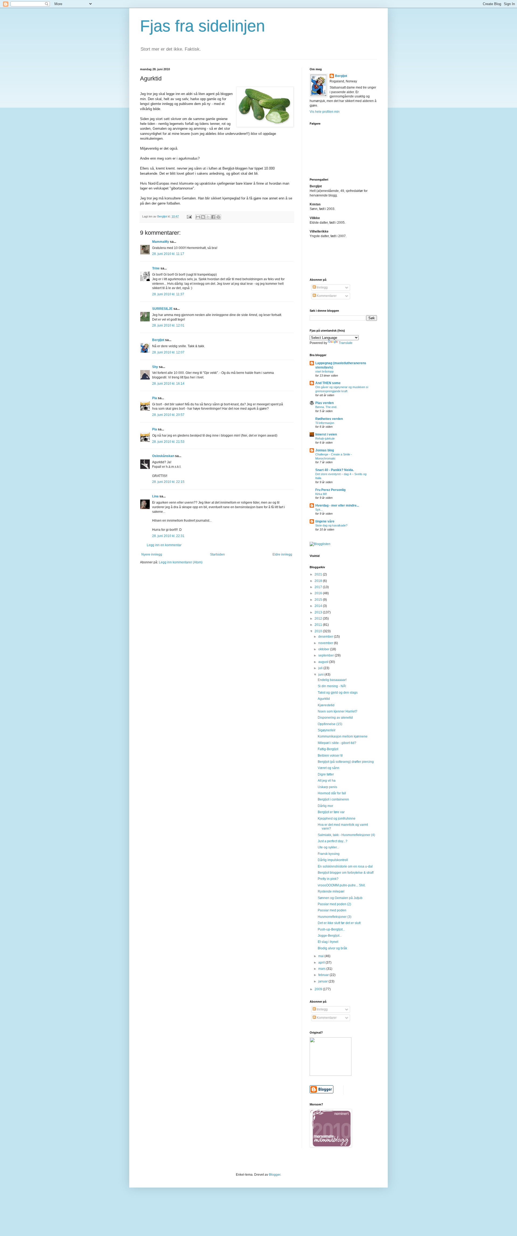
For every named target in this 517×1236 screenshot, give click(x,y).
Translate (345, 343)
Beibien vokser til (330, 755)
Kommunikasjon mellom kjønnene (343, 736)
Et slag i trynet (328, 942)
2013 (319, 612)
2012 (319, 618)
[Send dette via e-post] (198, 217)
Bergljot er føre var (331, 812)
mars (322, 969)
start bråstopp (324, 371)
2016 (319, 593)
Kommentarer (326, 296)
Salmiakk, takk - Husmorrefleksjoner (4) (346, 835)
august (323, 662)
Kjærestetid (326, 705)
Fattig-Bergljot (328, 749)
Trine (156, 268)
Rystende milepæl (331, 891)
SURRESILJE (162, 309)
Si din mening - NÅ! (332, 686)
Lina (155, 496)
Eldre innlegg (282, 554)
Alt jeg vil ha (327, 780)
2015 (319, 600)
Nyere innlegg (151, 554)
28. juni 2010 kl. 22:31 (168, 536)
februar (324, 975)
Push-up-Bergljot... (331, 929)
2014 (319, 606)
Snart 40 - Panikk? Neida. (334, 470)
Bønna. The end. (326, 407)
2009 (319, 989)
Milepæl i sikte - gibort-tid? (337, 743)
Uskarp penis (327, 787)
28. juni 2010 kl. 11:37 (168, 294)
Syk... (319, 509)
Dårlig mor (325, 806)
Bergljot (158, 340)
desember (326, 636)
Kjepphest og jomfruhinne (336, 818)
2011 (319, 625)
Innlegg (322, 287)
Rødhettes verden (329, 419)
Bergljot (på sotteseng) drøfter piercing (346, 762)
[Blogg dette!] (203, 217)
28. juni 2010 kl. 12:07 (168, 352)
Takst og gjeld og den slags (338, 692)
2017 (319, 587)
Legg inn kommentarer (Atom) (180, 562)
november (326, 643)
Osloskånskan (163, 456)
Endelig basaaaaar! (332, 680)
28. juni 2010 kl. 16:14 (168, 383)
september (326, 655)
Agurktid (324, 699)
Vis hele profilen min (325, 112)
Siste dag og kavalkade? (331, 525)
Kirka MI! (321, 494)
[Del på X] (208, 217)
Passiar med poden (332, 910)
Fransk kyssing (329, 854)
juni (321, 674)
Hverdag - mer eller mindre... (337, 505)
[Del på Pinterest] (218, 217)
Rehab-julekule (325, 438)
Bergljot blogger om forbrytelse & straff (345, 873)
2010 (319, 631)
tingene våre (324, 521)
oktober (324, 649)
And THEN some (328, 383)
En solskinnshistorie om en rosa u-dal (345, 866)
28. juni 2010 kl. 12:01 (168, 325)
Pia (154, 398)
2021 (319, 574)
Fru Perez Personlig (330, 490)
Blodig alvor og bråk (332, 948)
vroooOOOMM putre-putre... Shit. (341, 885)
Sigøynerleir (327, 730)
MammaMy (160, 242)
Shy (155, 367)
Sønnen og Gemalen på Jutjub (340, 898)
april (322, 962)
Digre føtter (326, 774)
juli (320, 668)
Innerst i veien (326, 434)
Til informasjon (324, 422)
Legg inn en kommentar (164, 545)
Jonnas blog (324, 450)
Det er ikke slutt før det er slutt (339, 923)
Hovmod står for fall (332, 793)
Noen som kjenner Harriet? (337, 711)
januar (323, 981)
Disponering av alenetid (335, 717)
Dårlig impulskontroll (333, 860)
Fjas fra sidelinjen (202, 26)
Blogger (274, 1175)
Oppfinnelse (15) (330, 724)
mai (321, 956)
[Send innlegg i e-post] (189, 216)
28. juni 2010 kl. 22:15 (168, 482)
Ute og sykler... (328, 847)
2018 (319, 581)
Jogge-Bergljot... (330, 935)
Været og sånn (328, 768)
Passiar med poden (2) (334, 904)
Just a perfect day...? (332, 841)
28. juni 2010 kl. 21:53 (168, 442)
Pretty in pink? (328, 879)
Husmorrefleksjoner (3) (334, 917)
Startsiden (217, 554)
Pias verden (324, 403)
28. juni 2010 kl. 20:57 (168, 415)
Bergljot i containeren (333, 799)
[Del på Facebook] (213, 217)
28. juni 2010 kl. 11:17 (168, 254)
